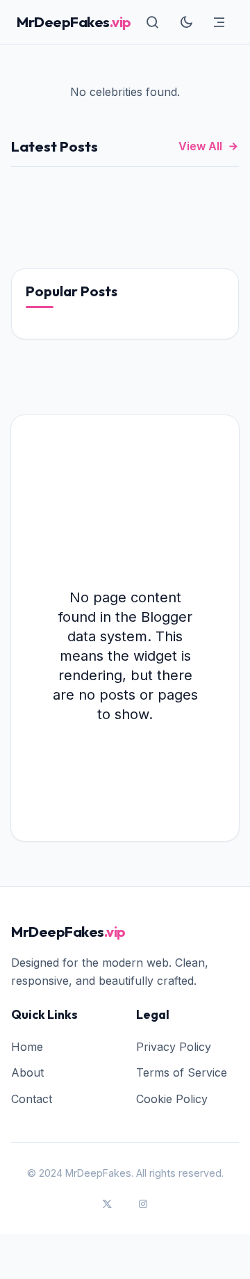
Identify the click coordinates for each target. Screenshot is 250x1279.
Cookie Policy (172, 1099)
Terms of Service (181, 1072)
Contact (31, 1099)
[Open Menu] (219, 22)
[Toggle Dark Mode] (186, 22)
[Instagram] (143, 1204)
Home (27, 1047)
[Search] (153, 22)
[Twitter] (106, 1204)
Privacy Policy (173, 1047)
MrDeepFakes (74, 22)
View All (200, 146)
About (27, 1072)
